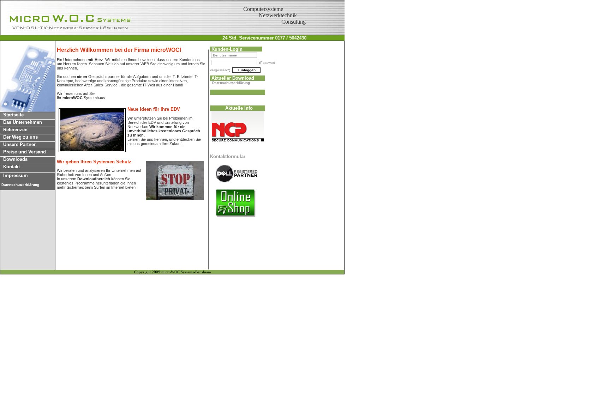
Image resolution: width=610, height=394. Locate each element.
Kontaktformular (227, 156)
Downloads (14, 159)
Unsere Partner (18, 144)
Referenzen (14, 129)
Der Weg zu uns (19, 137)
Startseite (12, 114)
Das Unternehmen (21, 122)
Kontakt (10, 166)
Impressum (14, 175)
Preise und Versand (23, 151)
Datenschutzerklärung (231, 83)
